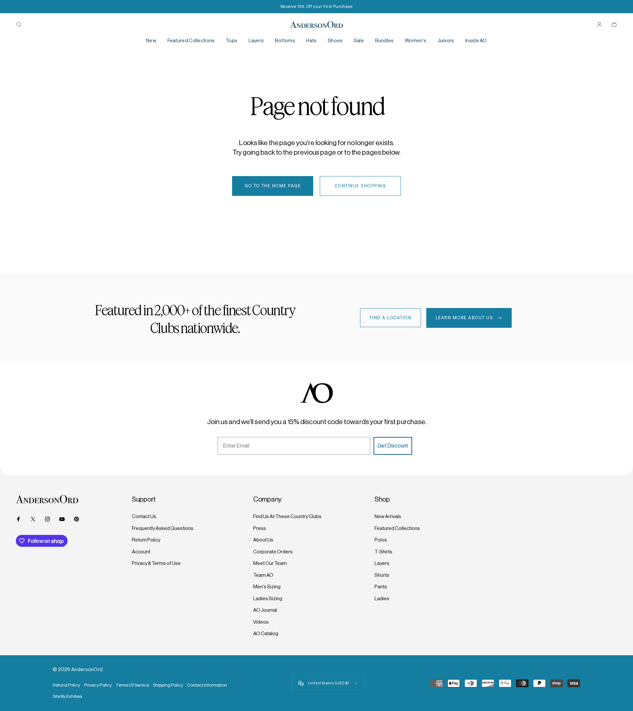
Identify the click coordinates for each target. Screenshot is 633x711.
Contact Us (144, 516)
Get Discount (392, 446)
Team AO (263, 575)
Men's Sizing (267, 586)
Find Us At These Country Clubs (287, 516)
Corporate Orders (273, 551)
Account (141, 551)
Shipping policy (168, 685)
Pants (381, 586)
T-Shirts (383, 551)
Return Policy (146, 539)
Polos (381, 539)
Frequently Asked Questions (163, 528)
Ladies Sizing (267, 598)
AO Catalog (265, 633)
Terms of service (132, 685)
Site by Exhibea (67, 696)
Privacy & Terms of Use (156, 563)
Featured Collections (397, 528)
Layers (382, 563)
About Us (263, 539)
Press (259, 528)
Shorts (382, 575)
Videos (261, 622)
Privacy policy (98, 685)
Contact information (207, 685)
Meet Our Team (270, 563)
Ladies (382, 598)
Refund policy (66, 685)
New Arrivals (388, 516)
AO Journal (265, 610)
